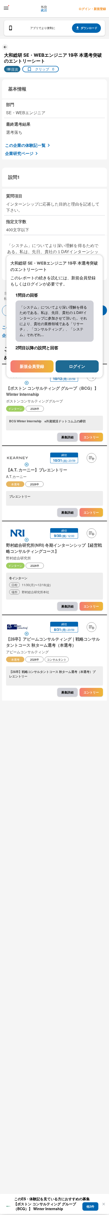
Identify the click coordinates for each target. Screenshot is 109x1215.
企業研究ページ (19, 153)
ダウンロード (89, 28)
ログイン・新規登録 (92, 8)
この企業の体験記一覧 (25, 145)
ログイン (77, 366)
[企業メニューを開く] (17, 458)
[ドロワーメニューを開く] (6, 8)
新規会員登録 (32, 366)
